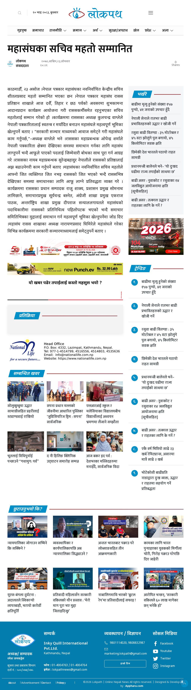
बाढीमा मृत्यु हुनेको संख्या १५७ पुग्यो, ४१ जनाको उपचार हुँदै (152, 107)
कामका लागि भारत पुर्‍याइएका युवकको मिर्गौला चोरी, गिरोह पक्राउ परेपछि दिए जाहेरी (163, 551)
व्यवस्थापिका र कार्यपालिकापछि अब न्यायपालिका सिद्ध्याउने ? (70, 548)
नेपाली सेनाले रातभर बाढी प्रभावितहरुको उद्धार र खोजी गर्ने (153, 121)
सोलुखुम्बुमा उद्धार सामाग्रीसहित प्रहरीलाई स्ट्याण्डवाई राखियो (23, 411)
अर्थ (95, 30)
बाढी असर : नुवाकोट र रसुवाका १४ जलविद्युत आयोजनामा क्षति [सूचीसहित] (155, 186)
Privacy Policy (61, 682)
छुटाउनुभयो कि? (28, 509)
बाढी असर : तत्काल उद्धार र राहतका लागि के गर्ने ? (150, 203)
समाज (77, 30)
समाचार (38, 30)
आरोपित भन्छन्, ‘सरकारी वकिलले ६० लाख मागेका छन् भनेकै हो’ (161, 600)
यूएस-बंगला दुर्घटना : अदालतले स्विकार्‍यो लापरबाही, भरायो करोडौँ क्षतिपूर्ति (24, 603)
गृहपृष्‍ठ (22, 30)
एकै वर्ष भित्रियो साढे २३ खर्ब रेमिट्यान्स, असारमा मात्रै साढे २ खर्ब (158, 454)
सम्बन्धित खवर (26, 374)
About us (12, 682)
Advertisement (30, 682)
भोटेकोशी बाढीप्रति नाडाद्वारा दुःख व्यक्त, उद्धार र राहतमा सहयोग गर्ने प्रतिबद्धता (160, 480)
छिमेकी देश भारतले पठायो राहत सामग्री (153, 155)
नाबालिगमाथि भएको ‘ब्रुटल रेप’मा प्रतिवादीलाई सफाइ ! (117, 597)
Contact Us (46, 682)
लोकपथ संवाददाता (22, 64)
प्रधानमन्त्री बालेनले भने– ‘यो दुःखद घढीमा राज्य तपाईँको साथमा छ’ (154, 169)
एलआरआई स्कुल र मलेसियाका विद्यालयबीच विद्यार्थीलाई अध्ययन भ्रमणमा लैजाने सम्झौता (103, 414)
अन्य (165, 30)
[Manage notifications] (182, 682)
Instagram (167, 666)
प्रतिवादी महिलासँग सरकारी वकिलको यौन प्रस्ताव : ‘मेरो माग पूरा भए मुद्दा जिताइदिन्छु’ (72, 603)
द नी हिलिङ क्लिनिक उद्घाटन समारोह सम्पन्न (63, 459)
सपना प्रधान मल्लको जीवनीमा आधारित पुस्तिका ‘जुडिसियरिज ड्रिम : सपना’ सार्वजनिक (65, 414)
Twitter (165, 659)
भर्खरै (142, 95)
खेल (136, 30)
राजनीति (55, 30)
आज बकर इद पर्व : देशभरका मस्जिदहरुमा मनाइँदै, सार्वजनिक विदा (102, 461)
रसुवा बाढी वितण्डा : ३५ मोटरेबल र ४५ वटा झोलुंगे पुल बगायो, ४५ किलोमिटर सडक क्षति (155, 138)
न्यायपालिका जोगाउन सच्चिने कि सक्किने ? (27, 546)
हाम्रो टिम (125, 663)
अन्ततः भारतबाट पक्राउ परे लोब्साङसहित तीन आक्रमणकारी (116, 548)
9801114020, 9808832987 (127, 643)
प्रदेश (148, 30)
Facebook (166, 644)
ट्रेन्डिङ (140, 269)
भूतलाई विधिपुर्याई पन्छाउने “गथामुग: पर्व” (23, 459)
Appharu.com (134, 686)
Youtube (166, 651)
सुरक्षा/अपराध (118, 30)
